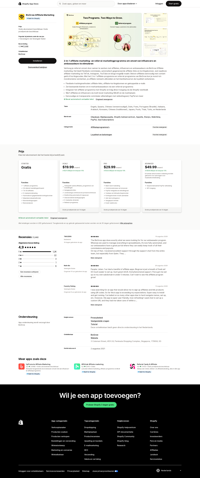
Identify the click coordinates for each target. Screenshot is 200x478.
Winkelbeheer (57, 454)
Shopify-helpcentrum (126, 427)
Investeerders (156, 436)
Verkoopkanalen (58, 427)
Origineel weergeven (104, 99)
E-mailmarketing (91, 445)
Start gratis (174, 3)
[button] (44, 369)
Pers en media (156, 441)
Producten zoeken (59, 432)
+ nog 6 (156, 50)
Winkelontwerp (58, 445)
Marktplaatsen (90, 432)
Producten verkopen (60, 436)
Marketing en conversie (61, 450)
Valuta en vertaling (92, 459)
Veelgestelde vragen (100, 321)
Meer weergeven (96, 258)
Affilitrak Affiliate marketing (92, 364)
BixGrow (22, 54)
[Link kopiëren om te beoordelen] (73, 236)
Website (94, 338)
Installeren (37, 61)
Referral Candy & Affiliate (147, 364)
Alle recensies (26, 276)
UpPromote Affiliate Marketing (38, 364)
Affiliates (154, 450)
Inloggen (159, 3)
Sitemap (85, 471)
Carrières (154, 432)
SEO (86, 450)
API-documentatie (125, 432)
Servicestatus (156, 459)
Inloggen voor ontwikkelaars (31, 471)
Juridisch (154, 454)
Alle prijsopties (126, 223)
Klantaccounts (106, 117)
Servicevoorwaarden (55, 471)
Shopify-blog (123, 441)
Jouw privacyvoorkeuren (103, 471)
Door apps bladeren (126, 3)
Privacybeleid (97, 317)
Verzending (89, 454)
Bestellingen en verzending (63, 441)
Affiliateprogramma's (100, 127)
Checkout (95, 117)
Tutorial (94, 324)
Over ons (154, 427)
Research (121, 445)
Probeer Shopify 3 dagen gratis (100, 405)
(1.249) (25, 46)
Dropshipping (90, 427)
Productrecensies (92, 436)
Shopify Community (125, 436)
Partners (154, 445)
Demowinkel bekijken (37, 67)
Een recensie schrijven (29, 272)
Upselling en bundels (93, 441)
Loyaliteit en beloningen (101, 134)
